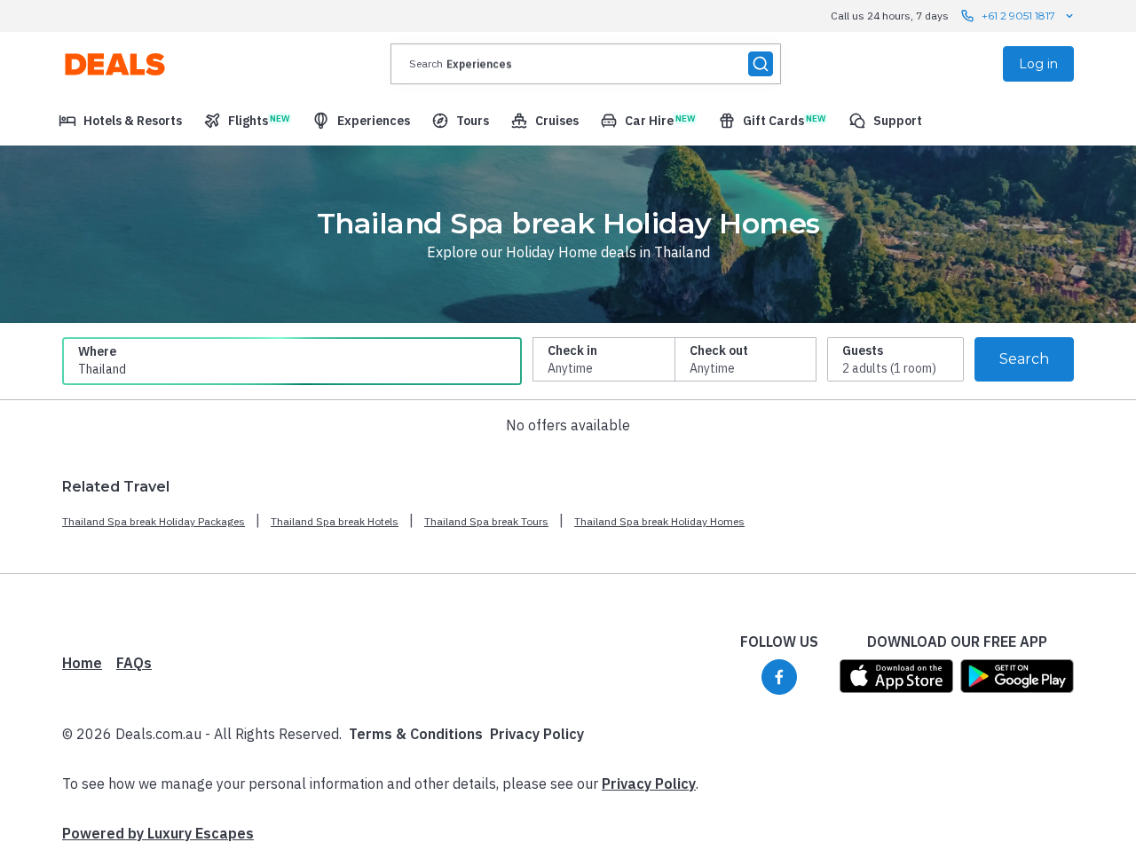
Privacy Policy (537, 734)
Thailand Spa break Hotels (334, 521)
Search (1024, 358)
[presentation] (585, 63)
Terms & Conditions (416, 734)
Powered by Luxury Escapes (158, 833)
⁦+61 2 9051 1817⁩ (1018, 15)
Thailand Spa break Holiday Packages (153, 521)
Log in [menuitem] (1038, 64)
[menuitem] (120, 121)
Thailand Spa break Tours (486, 521)
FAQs (134, 663)
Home (82, 663)
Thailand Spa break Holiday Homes (659, 521)
